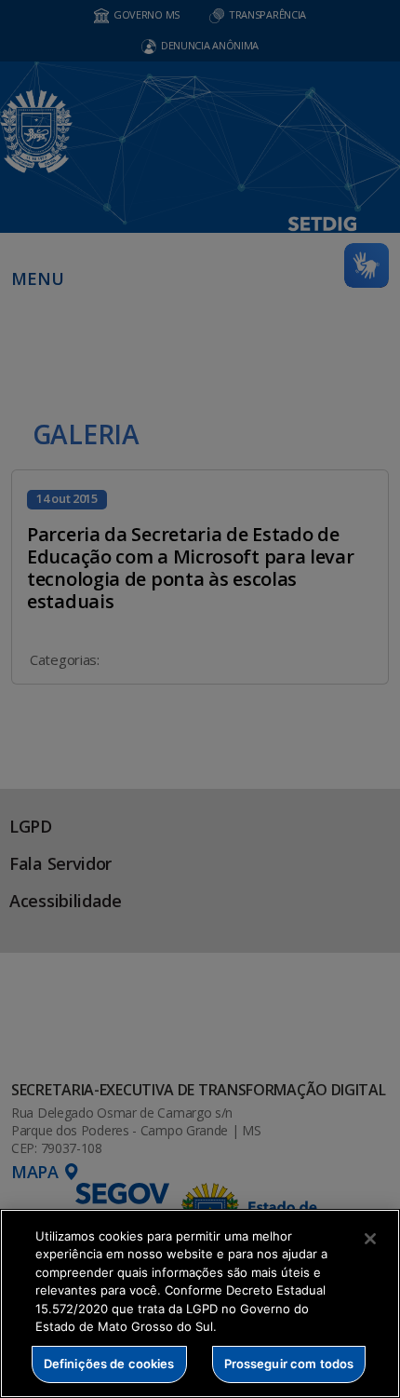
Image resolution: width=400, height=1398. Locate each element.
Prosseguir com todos (289, 1363)
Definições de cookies (109, 1363)
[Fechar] (370, 1238)
